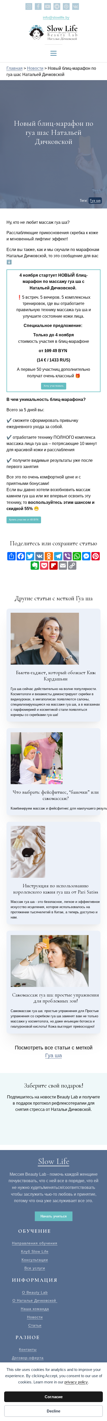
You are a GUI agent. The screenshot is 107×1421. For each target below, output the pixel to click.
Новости (35, 1317)
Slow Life (53, 1161)
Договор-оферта (28, 1358)
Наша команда (35, 1309)
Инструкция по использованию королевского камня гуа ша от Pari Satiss (55, 889)
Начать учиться (54, 1216)
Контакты (28, 1350)
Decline (53, 1411)
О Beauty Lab (35, 1292)
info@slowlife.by (56, 17)
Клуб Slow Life (35, 1251)
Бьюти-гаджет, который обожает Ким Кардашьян (56, 676)
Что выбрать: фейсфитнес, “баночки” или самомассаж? (56, 795)
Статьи (35, 1325)
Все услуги (34, 1268)
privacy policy (76, 1382)
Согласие (54, 1397)
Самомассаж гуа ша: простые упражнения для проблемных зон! (55, 998)
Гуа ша (95, 201)
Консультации (35, 1260)
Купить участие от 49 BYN (23, 519)
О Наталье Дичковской (34, 1300)
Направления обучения (34, 1243)
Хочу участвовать (54, 386)
